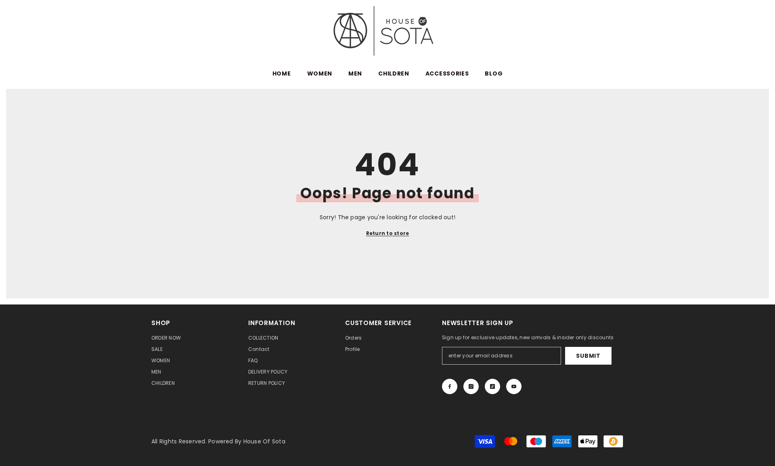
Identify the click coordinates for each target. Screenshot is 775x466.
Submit (588, 356)
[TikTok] (492, 386)
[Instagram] (471, 386)
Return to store (387, 233)
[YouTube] (514, 386)
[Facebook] (449, 386)
